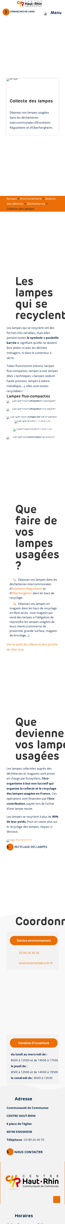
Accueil (12, 199)
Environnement (31, 199)
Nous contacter (28, 1152)
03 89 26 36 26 (29, 953)
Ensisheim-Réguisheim (27, 589)
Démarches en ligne (22, 11)
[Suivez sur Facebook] (56, 1199)
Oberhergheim (22, 593)
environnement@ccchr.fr (36, 963)
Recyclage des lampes (30, 847)
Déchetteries (36, 204)
